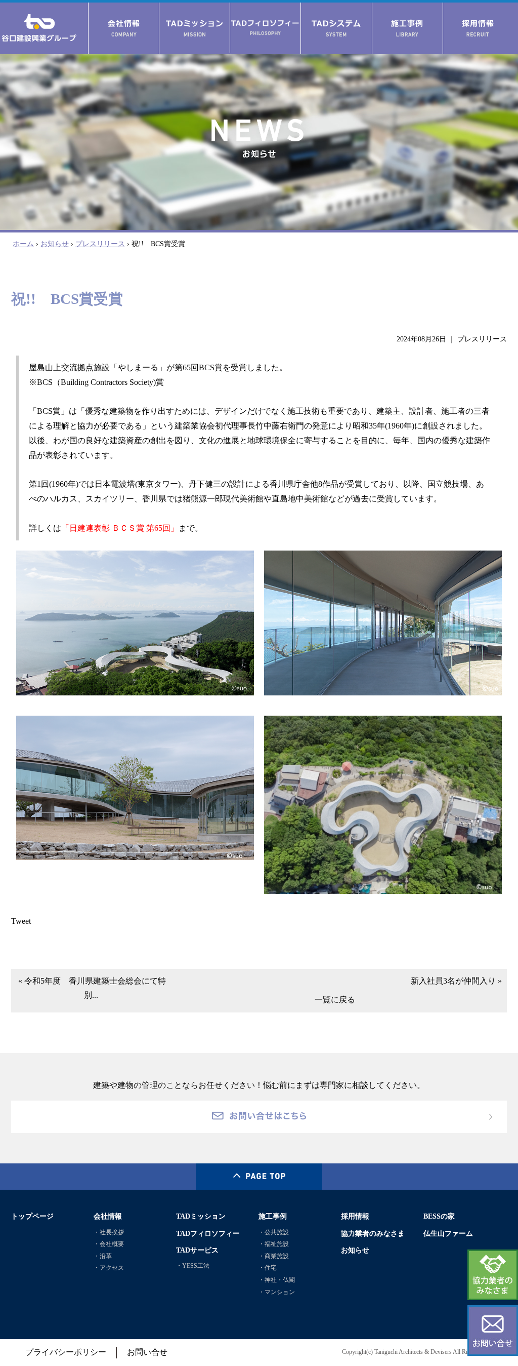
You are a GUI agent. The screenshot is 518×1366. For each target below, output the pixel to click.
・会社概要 (109, 1243)
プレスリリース (100, 244)
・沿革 (103, 1256)
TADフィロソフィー (208, 1233)
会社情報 (108, 1216)
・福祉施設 (273, 1243)
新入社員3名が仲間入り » (456, 981)
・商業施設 (273, 1256)
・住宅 (267, 1267)
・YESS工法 (192, 1265)
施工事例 (272, 1216)
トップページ (32, 1216)
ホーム (23, 244)
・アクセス (109, 1267)
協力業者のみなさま (373, 1233)
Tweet (21, 921)
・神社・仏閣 (276, 1279)
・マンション (276, 1292)
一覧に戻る (335, 999)
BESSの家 (439, 1216)
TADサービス (197, 1250)
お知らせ (54, 244)
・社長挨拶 (109, 1232)
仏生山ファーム (448, 1233)
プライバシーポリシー (65, 1352)
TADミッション (201, 1216)
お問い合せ (147, 1352)
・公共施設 (273, 1232)
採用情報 (355, 1216)
